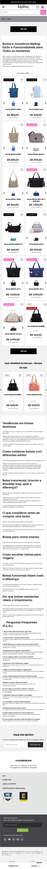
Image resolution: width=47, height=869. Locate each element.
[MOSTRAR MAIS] (23, 351)
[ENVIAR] (35, 744)
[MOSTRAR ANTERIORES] (23, 29)
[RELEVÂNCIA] (16, 866)
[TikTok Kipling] (22, 839)
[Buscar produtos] (42, 12)
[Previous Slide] (4, 103)
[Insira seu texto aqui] (5, 839)
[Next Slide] (22, 103)
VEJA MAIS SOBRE (23, 73)
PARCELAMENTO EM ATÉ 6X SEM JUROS (23, 2)
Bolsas (9, 19)
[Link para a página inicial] (3, 19)
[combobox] (23, 12)
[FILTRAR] (35, 866)
